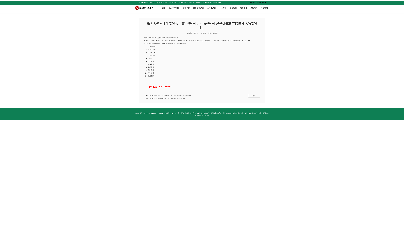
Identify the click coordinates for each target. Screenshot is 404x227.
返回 (254, 96)
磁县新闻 (233, 8)
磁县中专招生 (174, 8)
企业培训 (222, 8)
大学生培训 (211, 8)
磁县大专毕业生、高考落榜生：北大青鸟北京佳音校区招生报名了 (171, 95)
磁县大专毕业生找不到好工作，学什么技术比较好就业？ (168, 98)
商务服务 (243, 8)
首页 (164, 8)
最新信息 (254, 8)
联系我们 (264, 8)
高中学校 (186, 8)
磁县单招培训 (198, 8)
